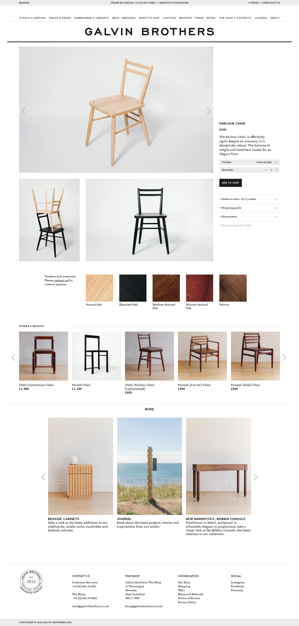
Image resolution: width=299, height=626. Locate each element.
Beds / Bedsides (124, 17)
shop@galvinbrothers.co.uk (144, 606)
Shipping (184, 586)
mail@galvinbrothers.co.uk (90, 606)
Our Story (184, 582)
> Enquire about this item (235, 225)
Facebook (237, 586)
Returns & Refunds (190, 594)
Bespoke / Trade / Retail (197, 17)
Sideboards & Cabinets (91, 17)
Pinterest (237, 590)
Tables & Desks (60, 17)
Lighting (169, 17)
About (275, 17)
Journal (261, 17)
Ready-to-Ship (149, 17)
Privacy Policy (187, 602)
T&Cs (181, 590)
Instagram (238, 582)
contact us (61, 280)
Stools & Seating (32, 17)
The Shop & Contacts (235, 17)
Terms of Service (189, 598)
